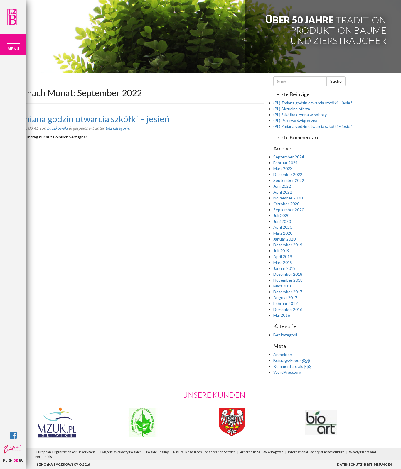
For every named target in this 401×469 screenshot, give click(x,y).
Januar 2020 (284, 238)
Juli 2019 (281, 250)
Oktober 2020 (286, 203)
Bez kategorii (117, 128)
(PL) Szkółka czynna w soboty (300, 114)
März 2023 (282, 168)
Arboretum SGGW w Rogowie (262, 452)
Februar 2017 (285, 303)
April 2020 (282, 227)
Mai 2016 (281, 315)
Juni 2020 (282, 221)
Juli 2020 (281, 215)
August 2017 (285, 297)
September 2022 (288, 180)
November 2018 (288, 279)
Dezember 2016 (287, 309)
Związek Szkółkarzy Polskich (121, 452)
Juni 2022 (282, 186)
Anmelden (282, 354)
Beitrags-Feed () (291, 360)
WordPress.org (287, 372)
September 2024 (288, 156)
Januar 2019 (284, 268)
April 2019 (282, 256)
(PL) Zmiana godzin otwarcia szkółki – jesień (84, 119)
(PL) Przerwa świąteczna (295, 120)
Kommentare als (292, 366)
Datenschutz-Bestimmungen (364, 464)
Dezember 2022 (287, 174)
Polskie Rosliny (157, 452)
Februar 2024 (285, 162)
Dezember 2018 (287, 274)
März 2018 (282, 285)
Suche (336, 81)
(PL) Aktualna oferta (291, 108)
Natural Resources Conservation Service (204, 452)
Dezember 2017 (287, 291)
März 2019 (282, 262)
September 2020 (288, 209)
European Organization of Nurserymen (65, 452)
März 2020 (282, 233)
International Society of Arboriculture (316, 452)
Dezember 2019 (287, 244)
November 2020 (288, 197)
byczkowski (57, 128)
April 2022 (282, 191)
